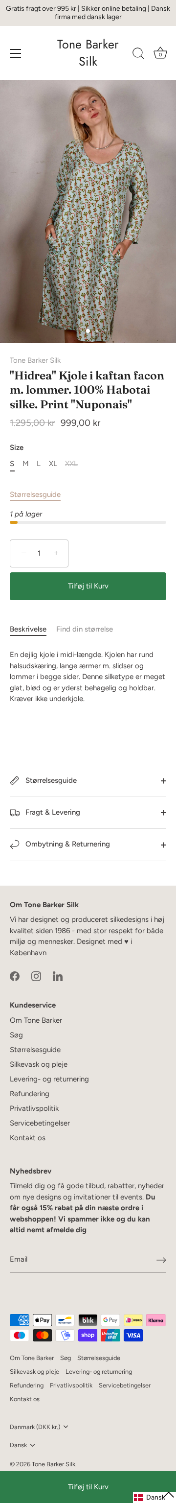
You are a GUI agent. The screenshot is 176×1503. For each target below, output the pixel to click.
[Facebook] (15, 975)
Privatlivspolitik (34, 1108)
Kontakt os (27, 1137)
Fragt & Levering (51, 812)
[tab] (33, 629)
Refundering (29, 1093)
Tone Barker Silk (88, 53)
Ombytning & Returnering (66, 844)
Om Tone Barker (36, 1020)
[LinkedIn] (58, 975)
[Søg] (138, 55)
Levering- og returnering (49, 1079)
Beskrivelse (28, 629)
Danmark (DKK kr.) (35, 1427)
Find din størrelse (84, 629)
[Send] (161, 1260)
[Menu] (15, 53)
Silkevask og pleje (38, 1064)
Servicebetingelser (40, 1123)
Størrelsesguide (35, 494)
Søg (16, 1035)
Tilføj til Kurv (88, 1486)
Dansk (18, 1445)
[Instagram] (36, 975)
